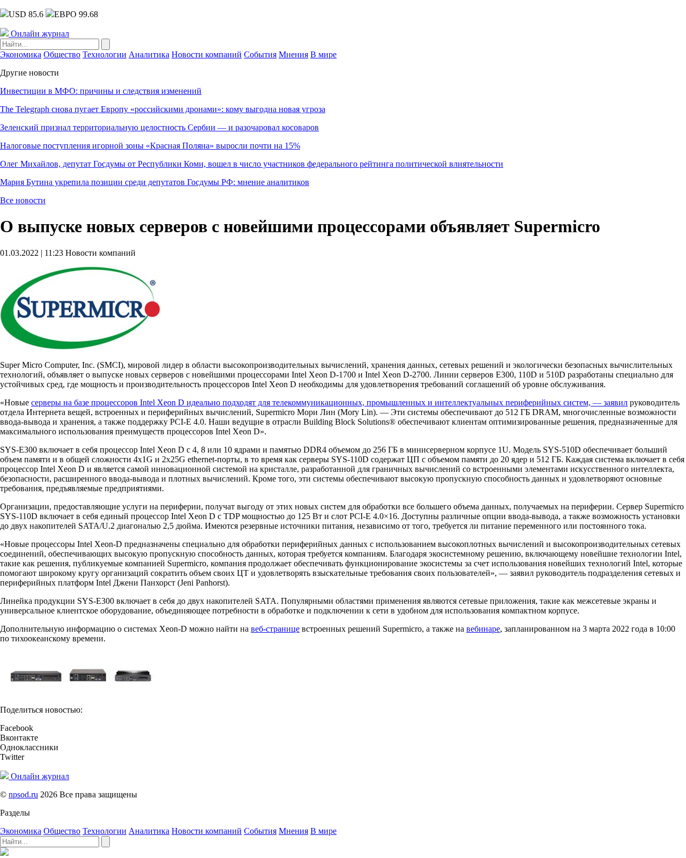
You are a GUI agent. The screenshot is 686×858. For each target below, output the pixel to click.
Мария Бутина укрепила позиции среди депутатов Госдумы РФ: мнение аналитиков (154, 182)
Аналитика (149, 54)
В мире (323, 54)
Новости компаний (207, 54)
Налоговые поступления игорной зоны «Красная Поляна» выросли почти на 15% (150, 145)
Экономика (20, 54)
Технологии (104, 54)
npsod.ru (23, 794)
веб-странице (275, 628)
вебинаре (483, 628)
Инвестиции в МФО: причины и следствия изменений (101, 90)
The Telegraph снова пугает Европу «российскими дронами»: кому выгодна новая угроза (162, 109)
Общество (61, 54)
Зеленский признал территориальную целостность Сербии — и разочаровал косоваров (159, 127)
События (260, 54)
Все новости (23, 200)
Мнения (293, 54)
